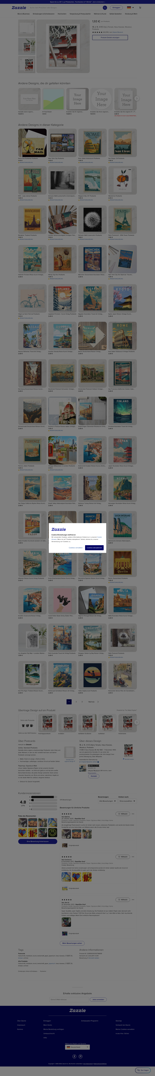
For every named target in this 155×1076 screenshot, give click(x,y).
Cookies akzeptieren (94, 548)
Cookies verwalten (76, 548)
